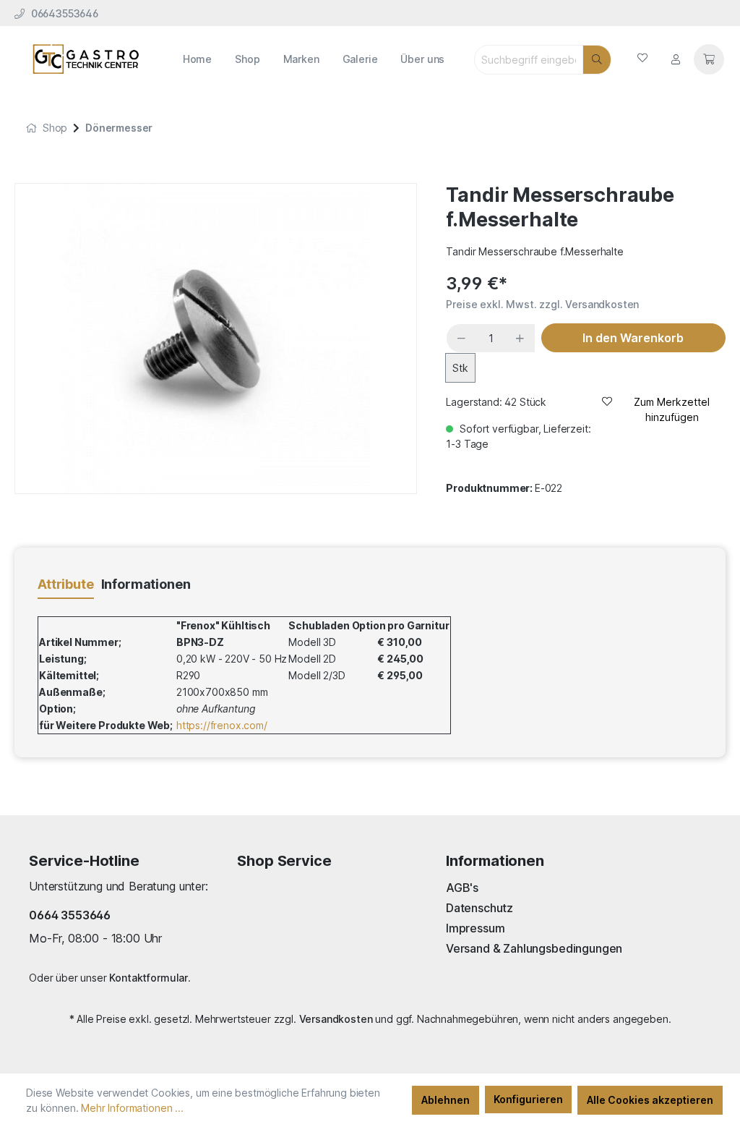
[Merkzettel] (642, 59)
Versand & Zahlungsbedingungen (534, 948)
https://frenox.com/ (221, 725)
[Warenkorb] (709, 59)
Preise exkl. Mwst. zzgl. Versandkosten (542, 304)
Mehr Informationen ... (132, 1108)
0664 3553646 (70, 915)
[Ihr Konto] (676, 59)
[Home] (31, 127)
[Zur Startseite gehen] (85, 59)
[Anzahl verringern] (461, 338)
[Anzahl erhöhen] (519, 338)
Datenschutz (479, 908)
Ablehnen (445, 1100)
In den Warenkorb (633, 338)
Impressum (475, 928)
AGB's (462, 887)
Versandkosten (336, 1019)
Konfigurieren (528, 1099)
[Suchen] (596, 60)
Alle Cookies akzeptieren (650, 1100)
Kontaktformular (148, 977)
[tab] (66, 585)
